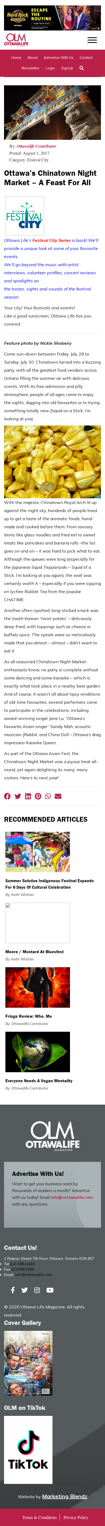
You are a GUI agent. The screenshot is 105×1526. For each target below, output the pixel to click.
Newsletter (31, 68)
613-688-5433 (22, 1263)
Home (16, 57)
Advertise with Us (59, 57)
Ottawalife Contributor (36, 146)
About (32, 57)
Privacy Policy (76, 1517)
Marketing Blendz (64, 1496)
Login (50, 68)
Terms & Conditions (39, 1517)
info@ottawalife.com (72, 1197)
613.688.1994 (22, 1269)
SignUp (67, 68)
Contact (86, 57)
